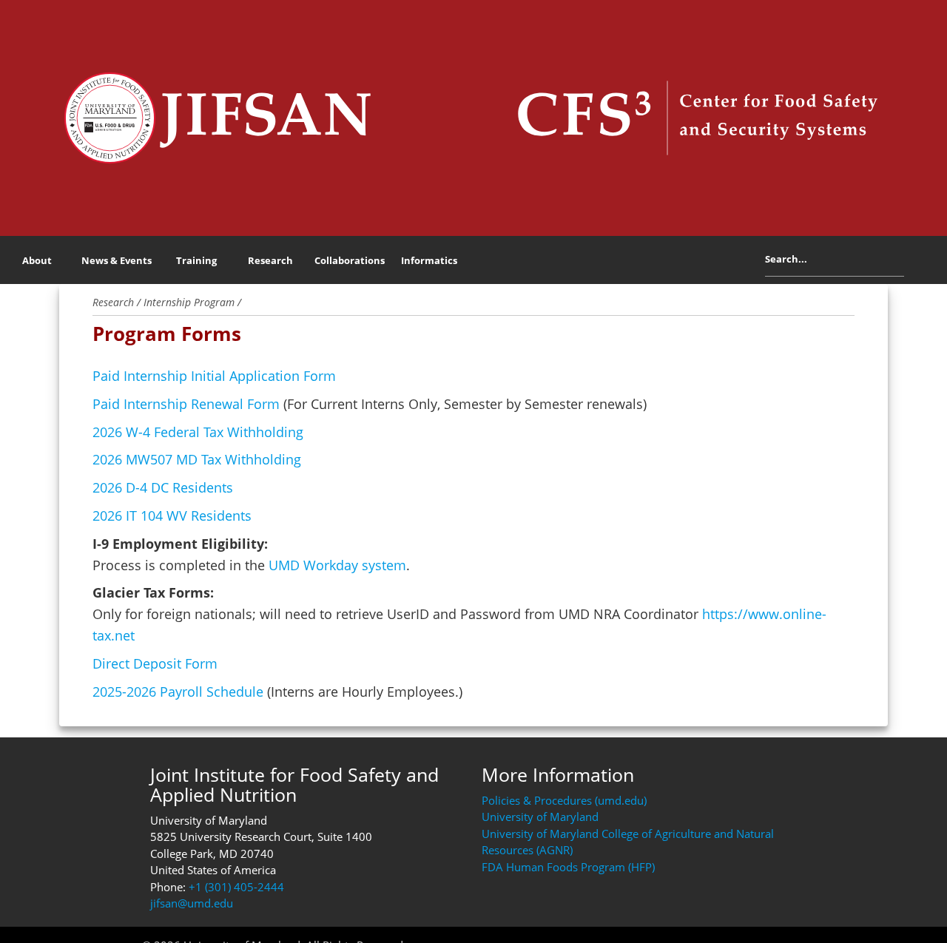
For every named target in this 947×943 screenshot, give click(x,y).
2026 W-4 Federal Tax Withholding (197, 432)
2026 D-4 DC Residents (162, 487)
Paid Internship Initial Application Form (214, 376)
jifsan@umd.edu (191, 903)
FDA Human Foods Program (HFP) (568, 866)
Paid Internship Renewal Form (186, 404)
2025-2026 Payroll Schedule (177, 691)
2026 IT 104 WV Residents (172, 515)
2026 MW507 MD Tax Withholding (196, 459)
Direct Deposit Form (155, 663)
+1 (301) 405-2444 (236, 886)
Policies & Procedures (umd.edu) (564, 800)
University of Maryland (540, 816)
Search (915, 263)
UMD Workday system (337, 565)
